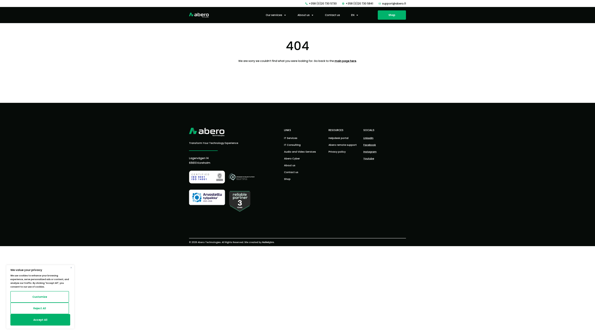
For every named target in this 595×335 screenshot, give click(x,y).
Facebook (369, 145)
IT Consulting (292, 145)
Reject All (39, 308)
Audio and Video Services (300, 152)
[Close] (71, 267)
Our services (274, 15)
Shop (287, 179)
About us (304, 15)
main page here (345, 61)
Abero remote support (342, 145)
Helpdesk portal (338, 138)
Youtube (368, 158)
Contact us (332, 15)
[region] (40, 297)
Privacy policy (337, 152)
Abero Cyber (292, 158)
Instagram (370, 152)
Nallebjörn (268, 242)
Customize (39, 297)
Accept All (40, 320)
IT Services (290, 138)
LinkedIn (368, 138)
